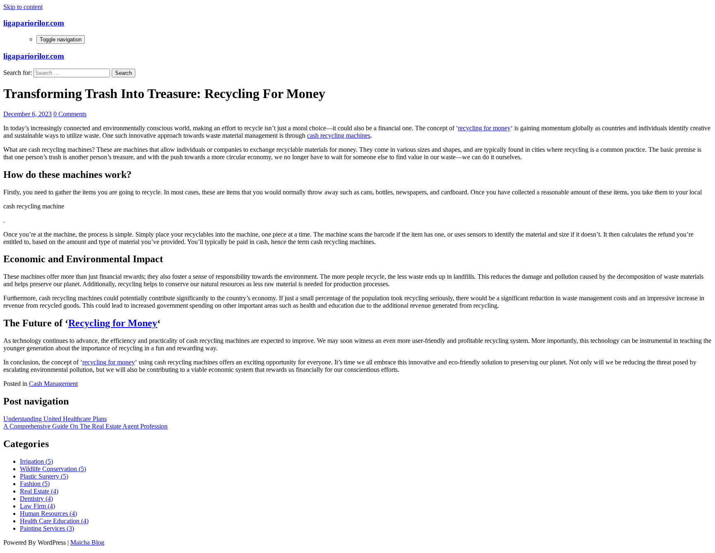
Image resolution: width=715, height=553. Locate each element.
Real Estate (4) (39, 491)
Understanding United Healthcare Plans (55, 418)
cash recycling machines (338, 135)
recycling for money (484, 128)
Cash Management (53, 383)
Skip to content (23, 6)
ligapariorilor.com (33, 23)
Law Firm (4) (37, 506)
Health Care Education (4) (54, 520)
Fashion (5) (35, 483)
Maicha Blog (87, 542)
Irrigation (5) (36, 461)
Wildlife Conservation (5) (53, 468)
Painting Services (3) (47, 528)
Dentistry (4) (36, 498)
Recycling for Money (112, 323)
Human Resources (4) (48, 513)
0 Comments (69, 113)
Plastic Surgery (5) (44, 476)
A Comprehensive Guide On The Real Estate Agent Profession (85, 426)
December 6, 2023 (27, 113)
